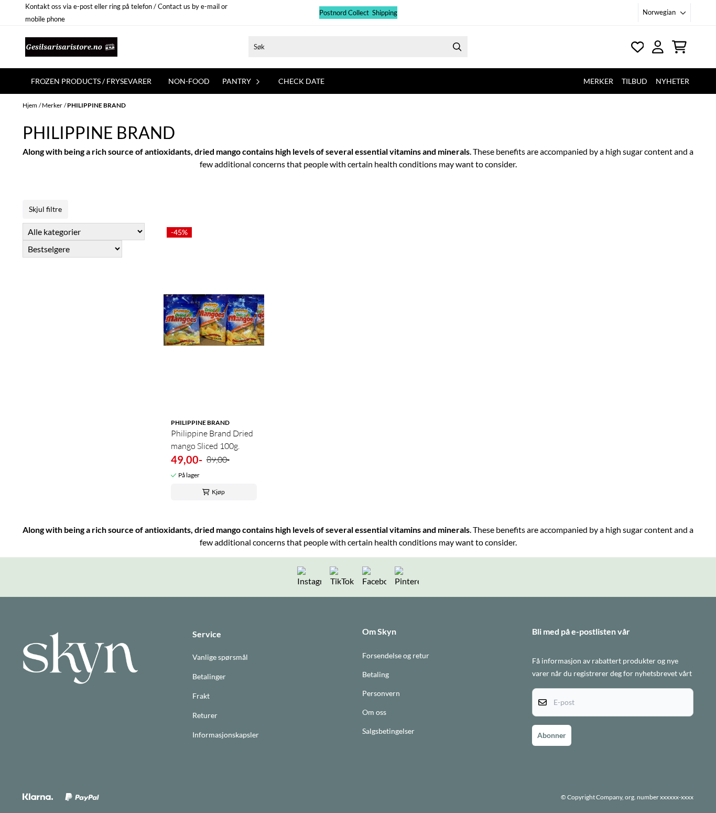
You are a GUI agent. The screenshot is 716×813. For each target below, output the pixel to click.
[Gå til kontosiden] (637, 47)
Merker (598, 81)
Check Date (301, 81)
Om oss (374, 712)
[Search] (457, 46)
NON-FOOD (189, 81)
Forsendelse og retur (395, 655)
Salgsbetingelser (388, 731)
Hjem (30, 105)
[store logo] (71, 46)
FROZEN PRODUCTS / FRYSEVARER (91, 81)
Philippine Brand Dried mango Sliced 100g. (212, 439)
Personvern (381, 693)
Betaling (375, 674)
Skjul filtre (45, 209)
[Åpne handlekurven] (679, 47)
